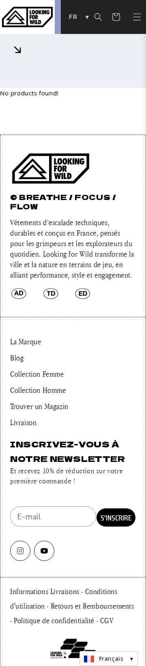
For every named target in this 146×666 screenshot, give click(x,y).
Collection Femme (37, 374)
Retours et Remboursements (92, 606)
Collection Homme (38, 390)
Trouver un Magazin (39, 406)
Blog (17, 358)
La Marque (25, 341)
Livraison (23, 422)
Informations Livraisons (45, 591)
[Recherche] (98, 17)
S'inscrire (116, 517)
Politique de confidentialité (55, 620)
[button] (137, 17)
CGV (107, 620)
